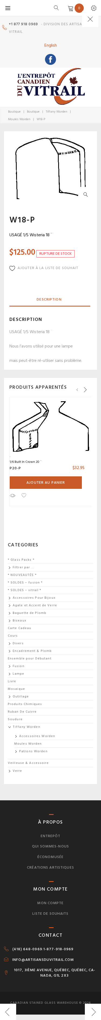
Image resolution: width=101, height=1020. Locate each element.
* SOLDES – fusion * (25, 582)
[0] (69, 7)
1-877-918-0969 (58, 949)
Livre (12, 681)
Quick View (12, 495)
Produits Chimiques (25, 704)
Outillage (21, 696)
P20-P (15, 468)
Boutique (14, 111)
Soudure (15, 719)
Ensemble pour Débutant (29, 658)
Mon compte (50, 903)
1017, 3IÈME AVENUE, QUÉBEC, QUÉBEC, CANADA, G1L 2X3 (54, 972)
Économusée (50, 857)
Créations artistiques (50, 867)
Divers (18, 643)
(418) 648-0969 (27, 949)
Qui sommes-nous (50, 846)
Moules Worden (19, 119)
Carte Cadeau (19, 628)
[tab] (49, 300)
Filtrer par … (23, 567)
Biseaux (19, 620)
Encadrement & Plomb (32, 651)
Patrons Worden (33, 751)
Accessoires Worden (37, 736)
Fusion (19, 666)
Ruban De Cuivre (22, 711)
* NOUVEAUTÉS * (22, 575)
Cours (13, 635)
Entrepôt (51, 836)
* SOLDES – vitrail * (24, 590)
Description (49, 299)
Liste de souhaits (50, 913)
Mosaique (16, 689)
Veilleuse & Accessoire (28, 763)
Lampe (19, 673)
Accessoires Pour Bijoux (34, 597)
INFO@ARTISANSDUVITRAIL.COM (43, 959)
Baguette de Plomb (29, 613)
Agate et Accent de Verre (35, 605)
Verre (17, 771)
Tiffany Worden (56, 111)
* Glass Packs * (21, 559)
